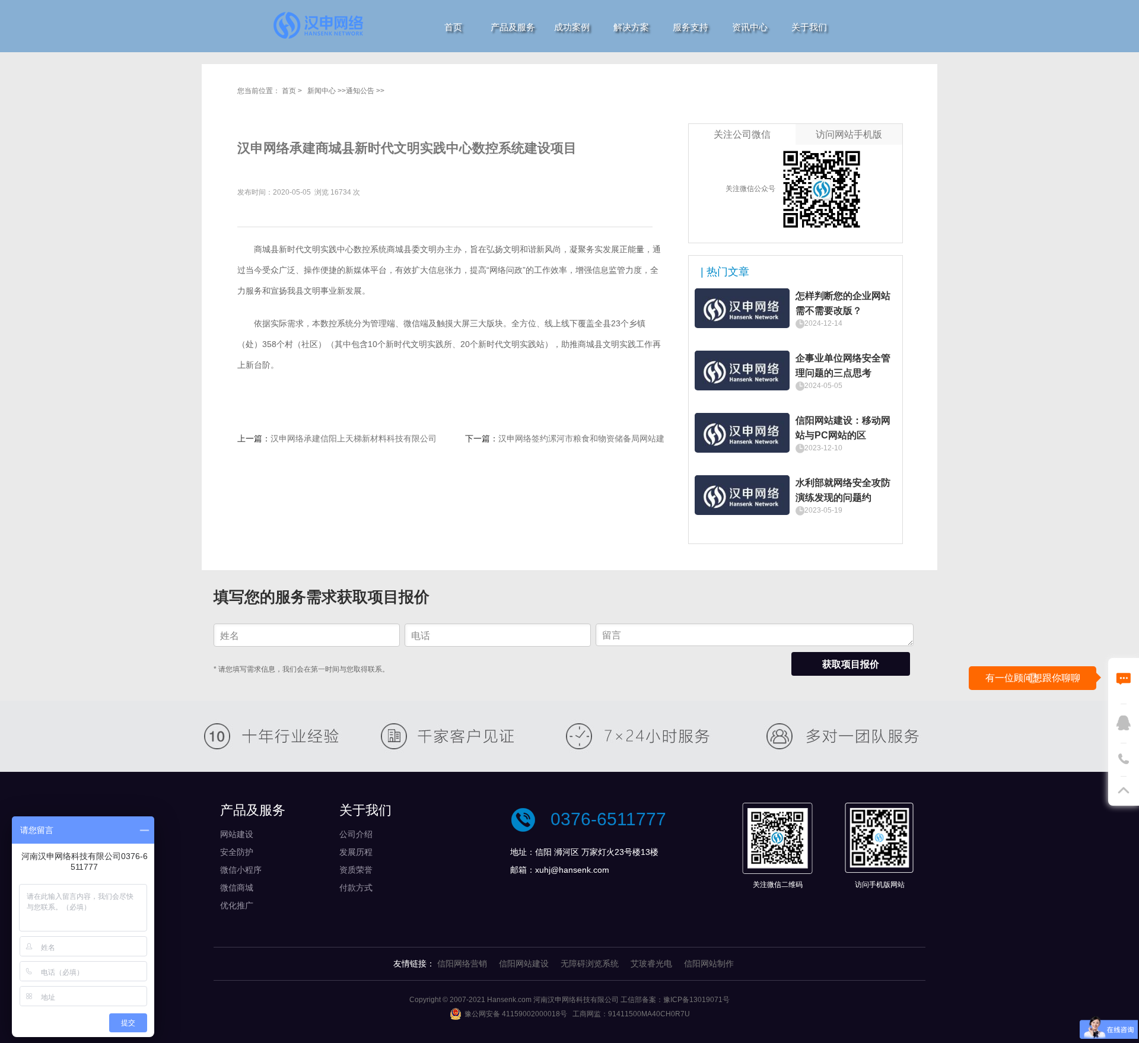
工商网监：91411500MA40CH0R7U (631, 1014)
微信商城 (236, 887)
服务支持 (690, 27)
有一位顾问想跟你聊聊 (1032, 678)
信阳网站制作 (709, 963)
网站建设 (236, 834)
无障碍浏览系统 (590, 963)
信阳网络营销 (462, 963)
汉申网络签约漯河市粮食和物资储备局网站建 (581, 438)
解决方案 (631, 27)
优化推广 (236, 905)
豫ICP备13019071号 (696, 1000)
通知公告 (360, 91)
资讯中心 (750, 27)
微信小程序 (241, 870)
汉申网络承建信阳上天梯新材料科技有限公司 (354, 438)
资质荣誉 (356, 870)
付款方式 (356, 887)
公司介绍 (356, 834)
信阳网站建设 (524, 963)
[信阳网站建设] (318, 25)
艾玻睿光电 (651, 963)
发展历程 (356, 852)
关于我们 (809, 27)
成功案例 (572, 27)
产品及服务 (513, 27)
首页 (453, 27)
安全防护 (236, 852)
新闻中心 (321, 91)
